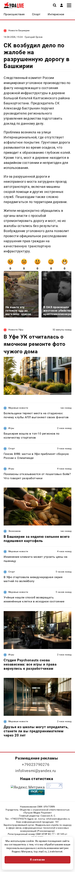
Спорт (11, 448)
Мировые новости (18, 408)
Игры (11, 428)
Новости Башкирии (19, 30)
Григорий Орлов (33, 37)
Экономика (14, 531)
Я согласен (37, 859)
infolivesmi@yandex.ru (35, 771)
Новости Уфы (15, 329)
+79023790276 (36, 764)
